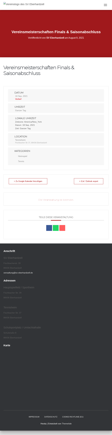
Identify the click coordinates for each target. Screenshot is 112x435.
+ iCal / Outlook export (88, 181)
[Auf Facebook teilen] (49, 228)
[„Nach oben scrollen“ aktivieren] (106, 429)
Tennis (21, 161)
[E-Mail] (62, 228)
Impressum (34, 417)
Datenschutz (50, 417)
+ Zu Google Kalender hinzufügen (28, 181)
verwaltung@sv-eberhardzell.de (18, 273)
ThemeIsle (67, 423)
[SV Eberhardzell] (25, 5)
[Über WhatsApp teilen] (56, 228)
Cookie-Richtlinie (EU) (72, 417)
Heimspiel (22, 156)
